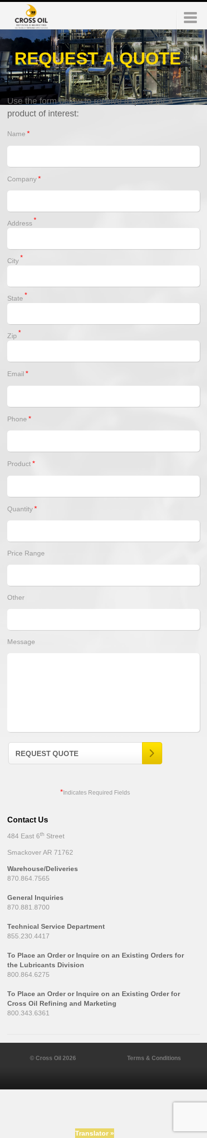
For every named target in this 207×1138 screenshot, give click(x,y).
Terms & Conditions (154, 1058)
